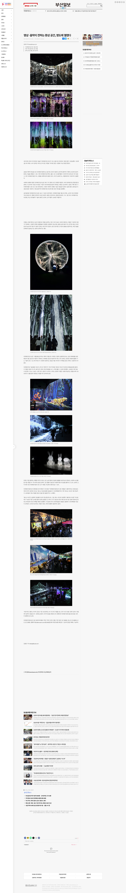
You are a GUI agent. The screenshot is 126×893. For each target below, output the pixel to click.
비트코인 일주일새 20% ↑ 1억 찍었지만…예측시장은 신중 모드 (98, 165)
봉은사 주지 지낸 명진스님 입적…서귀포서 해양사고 (93, 53)
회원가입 (91, 3)
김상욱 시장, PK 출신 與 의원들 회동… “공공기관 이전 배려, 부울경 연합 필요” (51, 715)
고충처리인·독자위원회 (36, 877)
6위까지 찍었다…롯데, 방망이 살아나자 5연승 (95, 177)
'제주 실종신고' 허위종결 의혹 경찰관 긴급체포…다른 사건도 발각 (96, 57)
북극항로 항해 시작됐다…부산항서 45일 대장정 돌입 (94, 68)
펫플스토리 (3, 38)
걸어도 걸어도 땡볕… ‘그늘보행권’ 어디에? (43, 766)
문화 (2, 19)
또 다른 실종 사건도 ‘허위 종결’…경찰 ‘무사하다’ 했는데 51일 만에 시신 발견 (101, 163)
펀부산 (2, 41)
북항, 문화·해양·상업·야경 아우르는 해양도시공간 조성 (38, 803)
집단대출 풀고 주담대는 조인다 (92, 179)
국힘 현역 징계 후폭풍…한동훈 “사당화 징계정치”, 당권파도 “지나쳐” (49, 759)
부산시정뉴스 (4, 48)
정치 (2, 13)
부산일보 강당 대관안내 (36, 874)
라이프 (2, 23)
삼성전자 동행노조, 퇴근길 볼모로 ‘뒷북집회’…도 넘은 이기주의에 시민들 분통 (51, 730)
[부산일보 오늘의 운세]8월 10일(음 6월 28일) (36, 798)
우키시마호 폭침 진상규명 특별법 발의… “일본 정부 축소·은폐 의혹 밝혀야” (101, 168)
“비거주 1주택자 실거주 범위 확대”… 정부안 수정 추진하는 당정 (98, 172)
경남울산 (3, 32)
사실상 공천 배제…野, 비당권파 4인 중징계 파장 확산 (45, 780)
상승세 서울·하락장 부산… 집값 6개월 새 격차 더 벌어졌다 (46, 723)
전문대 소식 (4, 67)
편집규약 (88, 877)
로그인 (88, 3)
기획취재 (3, 54)
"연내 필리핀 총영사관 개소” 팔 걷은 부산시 (43, 773)
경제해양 (3, 16)
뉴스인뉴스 (3, 51)
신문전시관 (88, 874)
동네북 (2, 57)
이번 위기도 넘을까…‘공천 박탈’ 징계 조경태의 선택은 (45, 751)
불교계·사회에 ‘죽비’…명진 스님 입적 (93, 170)
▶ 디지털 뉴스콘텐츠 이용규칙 (28, 790)
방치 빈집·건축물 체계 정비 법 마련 (41, 737)
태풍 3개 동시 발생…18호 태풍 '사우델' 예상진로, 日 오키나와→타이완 (61, 11)
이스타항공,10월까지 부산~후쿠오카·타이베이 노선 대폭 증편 (95, 64)
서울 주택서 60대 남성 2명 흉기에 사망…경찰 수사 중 (38, 805)
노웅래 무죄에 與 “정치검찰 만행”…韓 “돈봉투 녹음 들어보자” (98, 184)
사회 (2, 10)
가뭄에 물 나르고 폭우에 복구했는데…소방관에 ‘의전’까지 (86, 11)
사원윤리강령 (62, 877)
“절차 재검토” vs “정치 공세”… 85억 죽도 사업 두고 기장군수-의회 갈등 (49, 744)
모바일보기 (100, 3)
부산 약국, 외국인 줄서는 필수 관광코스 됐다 (36, 800)
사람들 (2, 35)
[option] (70, 11)
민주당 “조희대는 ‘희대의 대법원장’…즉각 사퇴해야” (96, 181)
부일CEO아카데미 (62, 874)
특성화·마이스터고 (5, 60)
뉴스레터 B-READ (5, 45)
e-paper (95, 3)
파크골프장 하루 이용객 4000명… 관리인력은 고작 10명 (38, 796)
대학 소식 (3, 64)
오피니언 (3, 29)
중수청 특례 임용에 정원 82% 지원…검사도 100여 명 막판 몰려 (95, 61)
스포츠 (2, 26)
